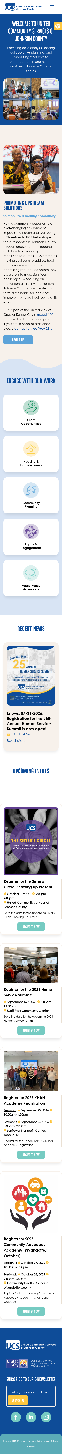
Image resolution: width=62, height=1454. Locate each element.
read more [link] (16, 741)
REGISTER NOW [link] (31, 926)
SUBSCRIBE (18, 1400)
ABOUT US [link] (18, 339)
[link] (58, 26)
